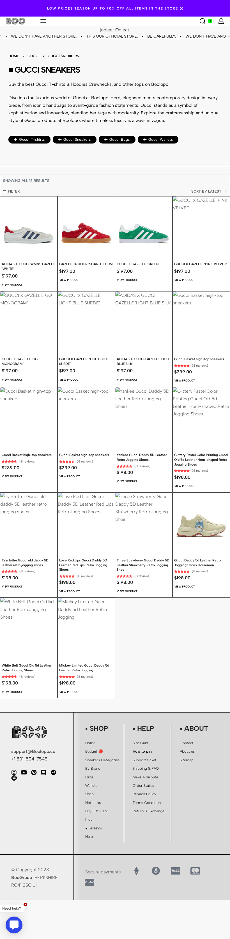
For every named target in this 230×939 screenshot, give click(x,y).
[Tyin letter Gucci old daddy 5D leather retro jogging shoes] (28, 521)
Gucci (33, 56)
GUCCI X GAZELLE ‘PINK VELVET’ (200, 264)
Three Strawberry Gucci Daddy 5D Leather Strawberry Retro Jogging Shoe (143, 565)
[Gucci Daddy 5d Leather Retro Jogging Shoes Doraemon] (201, 521)
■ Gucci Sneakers (44, 69)
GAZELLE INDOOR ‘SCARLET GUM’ (86, 264)
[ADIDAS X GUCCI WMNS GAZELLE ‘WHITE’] (28, 224)
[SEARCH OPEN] (202, 21)
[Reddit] (14, 778)
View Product (12, 284)
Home (13, 56)
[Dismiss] (181, 8)
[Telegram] (53, 772)
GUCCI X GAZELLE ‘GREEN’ (138, 264)
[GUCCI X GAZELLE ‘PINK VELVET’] (201, 224)
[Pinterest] (33, 772)
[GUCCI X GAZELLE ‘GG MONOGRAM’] (28, 320)
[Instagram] (14, 772)
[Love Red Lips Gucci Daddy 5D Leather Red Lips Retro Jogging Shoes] (86, 521)
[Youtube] (24, 772)
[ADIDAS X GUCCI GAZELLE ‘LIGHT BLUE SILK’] (143, 320)
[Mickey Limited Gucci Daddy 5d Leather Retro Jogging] (86, 626)
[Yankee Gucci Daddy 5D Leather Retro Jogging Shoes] (143, 415)
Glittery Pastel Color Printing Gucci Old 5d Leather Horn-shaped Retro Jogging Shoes (201, 459)
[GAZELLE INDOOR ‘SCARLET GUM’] (86, 224)
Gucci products (40, 120)
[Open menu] (43, 21)
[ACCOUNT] (221, 21)
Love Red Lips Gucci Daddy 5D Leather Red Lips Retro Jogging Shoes (83, 565)
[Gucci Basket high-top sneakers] (201, 320)
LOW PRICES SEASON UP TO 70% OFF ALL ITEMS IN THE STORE (112, 8)
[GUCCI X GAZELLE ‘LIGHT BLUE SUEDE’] (86, 320)
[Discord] (43, 772)
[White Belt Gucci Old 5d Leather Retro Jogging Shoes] (28, 626)
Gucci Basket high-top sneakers (199, 359)
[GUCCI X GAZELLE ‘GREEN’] (143, 224)
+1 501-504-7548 (29, 759)
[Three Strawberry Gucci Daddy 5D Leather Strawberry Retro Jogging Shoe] (143, 521)
